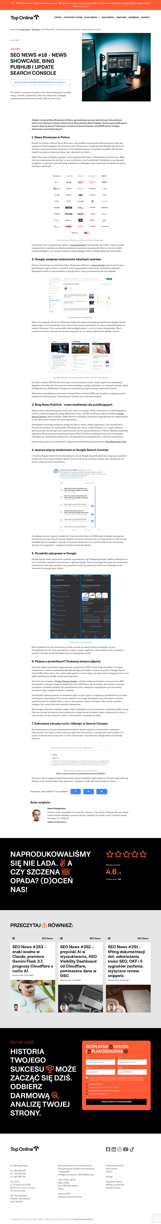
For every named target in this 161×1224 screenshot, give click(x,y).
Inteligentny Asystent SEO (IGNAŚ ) (75, 1175)
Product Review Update (66, 681)
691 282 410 (20, 1171)
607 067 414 (20, 1177)
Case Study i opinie (73, 17)
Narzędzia (133, 17)
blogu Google (98, 265)
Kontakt (145, 17)
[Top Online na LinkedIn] (114, 1150)
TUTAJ (133, 3)
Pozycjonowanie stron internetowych (75, 1166)
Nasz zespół (108, 17)
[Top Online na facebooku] (108, 1150)
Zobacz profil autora (56, 822)
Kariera (109, 1172)
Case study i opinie (67, 1180)
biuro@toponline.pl (19, 1166)
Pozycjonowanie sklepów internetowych (76, 1169)
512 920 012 (20, 1174)
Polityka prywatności (115, 1185)
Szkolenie (121, 17)
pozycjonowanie (78, 245)
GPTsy (61, 1189)
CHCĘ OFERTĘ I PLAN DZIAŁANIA (116, 1102)
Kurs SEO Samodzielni (68, 1186)
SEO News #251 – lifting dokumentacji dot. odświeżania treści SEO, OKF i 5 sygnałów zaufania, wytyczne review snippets (126, 961)
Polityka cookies (113, 1188)
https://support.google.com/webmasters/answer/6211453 (80, 773)
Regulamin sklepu (114, 1182)
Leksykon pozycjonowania (70, 1197)
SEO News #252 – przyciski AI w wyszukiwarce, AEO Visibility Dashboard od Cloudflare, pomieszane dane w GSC (78, 961)
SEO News (36, 29)
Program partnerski (115, 1166)
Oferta (58, 17)
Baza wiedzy (91, 17)
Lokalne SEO (64, 1172)
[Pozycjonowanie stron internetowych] (24, 17)
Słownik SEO (64, 1194)
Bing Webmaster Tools (116, 442)
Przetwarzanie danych (83, 1219)
